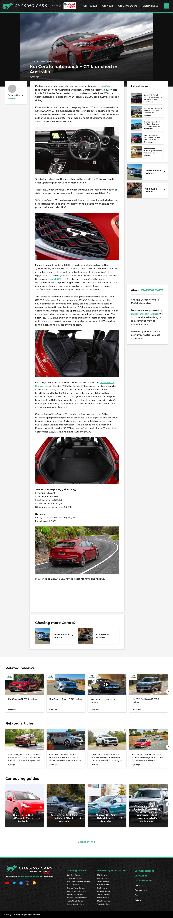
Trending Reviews (76, 870)
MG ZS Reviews (72, 885)
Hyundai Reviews (104, 891)
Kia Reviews (102, 888)
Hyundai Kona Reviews (75, 888)
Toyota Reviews (103, 904)
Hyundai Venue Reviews (76, 891)
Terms (138, 895)
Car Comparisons (127, 6)
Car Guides (141, 875)
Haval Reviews (103, 878)
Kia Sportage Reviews (75, 904)
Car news (41, 61)
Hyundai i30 (54, 279)
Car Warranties (143, 880)
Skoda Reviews (103, 881)
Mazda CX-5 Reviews (74, 894)
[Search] (166, 6)
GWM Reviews (103, 885)
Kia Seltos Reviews (73, 875)
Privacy (139, 900)
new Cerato (106, 86)
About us (140, 885)
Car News (107, 6)
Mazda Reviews (103, 901)
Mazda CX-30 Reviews (75, 901)
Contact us (141, 890)
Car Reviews (90, 6)
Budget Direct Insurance (144, 314)
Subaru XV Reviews (74, 878)
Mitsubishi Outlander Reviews (78, 881)
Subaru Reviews (103, 894)
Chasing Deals (150, 6)
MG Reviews (102, 875)
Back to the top (86, 842)
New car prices (53, 61)
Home (32, 61)
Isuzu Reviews (103, 898)
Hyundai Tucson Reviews (76, 898)
